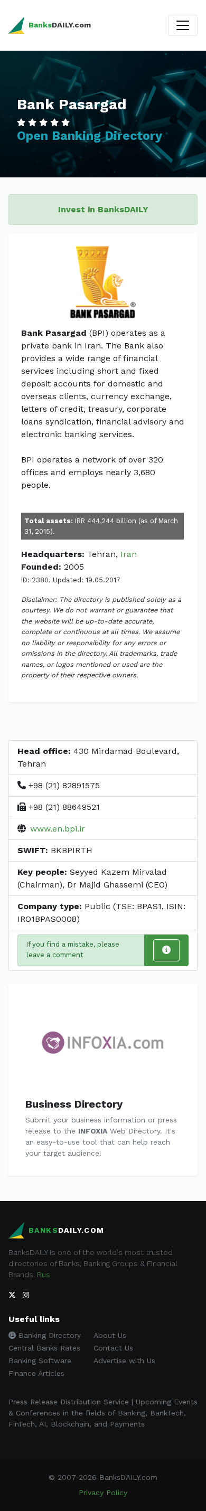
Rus (43, 1274)
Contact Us (113, 1348)
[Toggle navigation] (183, 25)
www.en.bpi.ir (57, 829)
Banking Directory (48, 1335)
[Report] (166, 950)
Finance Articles (36, 1373)
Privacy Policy (103, 1492)
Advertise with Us (124, 1360)
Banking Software (39, 1360)
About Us (109, 1335)
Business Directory (74, 1104)
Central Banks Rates (44, 1348)
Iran (128, 554)
